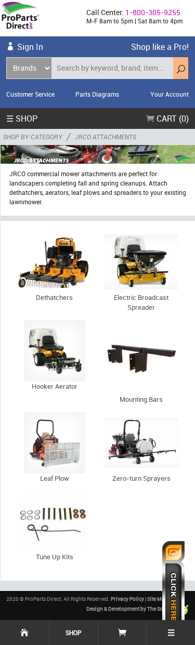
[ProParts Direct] (39, 18)
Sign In (30, 46)
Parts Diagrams (97, 94)
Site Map (157, 598)
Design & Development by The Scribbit (131, 608)
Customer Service (30, 94)
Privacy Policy (127, 598)
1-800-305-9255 (152, 12)
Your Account (169, 94)
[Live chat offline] (173, 588)
